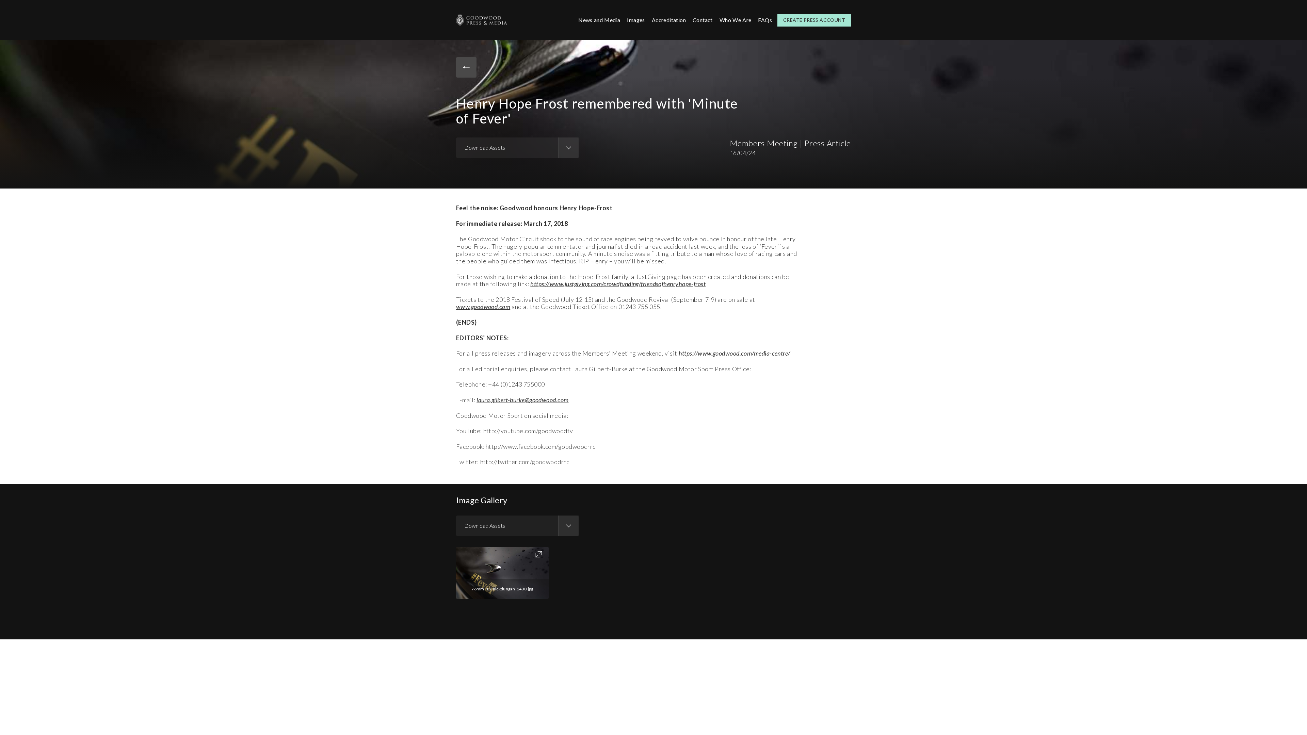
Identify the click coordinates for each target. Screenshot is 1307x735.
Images (636, 20)
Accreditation (669, 20)
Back (466, 67)
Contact (703, 20)
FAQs (765, 20)
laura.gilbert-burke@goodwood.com (522, 400)
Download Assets (484, 147)
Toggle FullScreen (538, 554)
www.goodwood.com (483, 306)
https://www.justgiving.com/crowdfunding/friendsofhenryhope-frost (618, 284)
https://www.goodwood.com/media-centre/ (734, 353)
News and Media (599, 20)
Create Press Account (814, 20)
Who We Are (736, 20)
